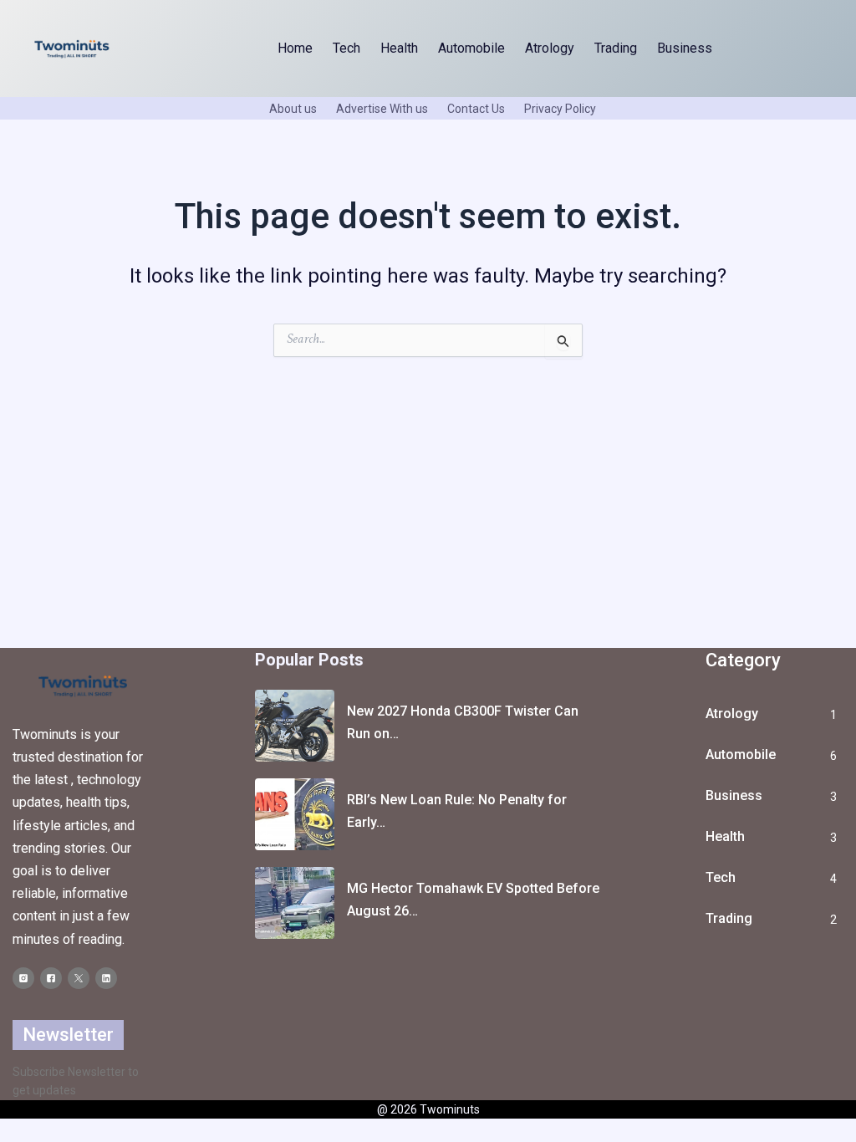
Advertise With (374, 108)
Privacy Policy (560, 108)
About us (293, 108)
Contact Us (476, 108)
